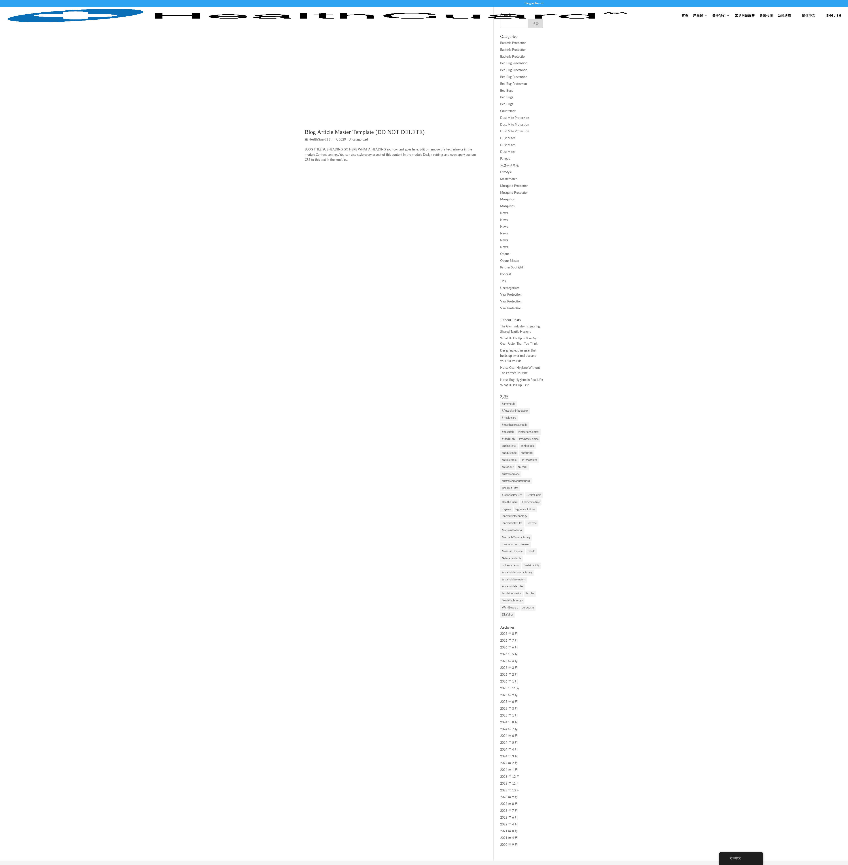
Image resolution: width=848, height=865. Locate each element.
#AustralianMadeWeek (515, 410)
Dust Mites (507, 138)
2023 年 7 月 (509, 810)
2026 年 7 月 (509, 640)
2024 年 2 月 (509, 763)
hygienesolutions (525, 509)
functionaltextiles (512, 495)
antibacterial (509, 446)
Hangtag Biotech (533, 3)
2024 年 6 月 (509, 736)
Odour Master (509, 260)
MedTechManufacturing (516, 537)
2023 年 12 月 (510, 776)
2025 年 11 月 (510, 688)
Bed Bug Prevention (513, 63)
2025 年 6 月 (509, 701)
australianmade (511, 474)
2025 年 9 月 (509, 695)
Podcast (505, 274)
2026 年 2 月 (509, 674)
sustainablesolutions (514, 579)
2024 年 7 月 (509, 729)
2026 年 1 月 (509, 681)
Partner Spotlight (511, 267)
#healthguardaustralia (514, 425)
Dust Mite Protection (514, 118)
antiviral (522, 467)
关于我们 (719, 15)
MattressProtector (512, 530)
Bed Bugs (506, 90)
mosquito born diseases (515, 544)
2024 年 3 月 (509, 756)
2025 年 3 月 (509, 708)
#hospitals (508, 432)
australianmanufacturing (516, 481)
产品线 (698, 15)
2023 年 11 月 (510, 783)
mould (531, 551)
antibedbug (527, 446)
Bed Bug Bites (510, 488)
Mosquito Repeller (512, 551)
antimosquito (529, 460)
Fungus (505, 158)
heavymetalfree (531, 502)
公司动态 (784, 15)
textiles (530, 593)
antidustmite (509, 453)
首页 (685, 15)
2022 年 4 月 (509, 824)
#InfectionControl (528, 432)
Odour (504, 254)
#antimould (508, 404)
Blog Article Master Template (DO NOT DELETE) (365, 132)
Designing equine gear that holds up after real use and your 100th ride (518, 356)
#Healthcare (509, 417)
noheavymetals (510, 565)
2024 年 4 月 (509, 749)
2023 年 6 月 (509, 817)
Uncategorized (358, 139)
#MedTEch (508, 439)
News (504, 213)
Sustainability (531, 565)
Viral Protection (511, 294)
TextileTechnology (512, 600)
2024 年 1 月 (509, 770)
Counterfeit (508, 111)
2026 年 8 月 (509, 633)
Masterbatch (508, 179)
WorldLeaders (510, 607)
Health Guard (510, 502)
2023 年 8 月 (509, 804)
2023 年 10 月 (510, 790)
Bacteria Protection (513, 43)
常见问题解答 (745, 15)
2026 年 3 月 (509, 667)
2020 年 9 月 (509, 844)
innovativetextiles (512, 523)
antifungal (527, 453)
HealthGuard (317, 139)
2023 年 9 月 (509, 797)
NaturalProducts (511, 558)
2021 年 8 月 (509, 831)
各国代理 (766, 15)
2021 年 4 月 (509, 838)
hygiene (506, 509)
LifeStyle (506, 172)
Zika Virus (507, 614)
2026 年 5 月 (509, 654)
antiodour (507, 467)
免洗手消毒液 (509, 165)
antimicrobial (509, 460)
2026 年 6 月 (509, 647)
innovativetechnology (514, 516)
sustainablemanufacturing (517, 572)
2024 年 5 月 (509, 742)
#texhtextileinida (529, 439)
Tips (503, 281)
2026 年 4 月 (509, 661)
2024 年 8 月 (509, 722)
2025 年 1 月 (509, 715)
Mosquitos (507, 199)
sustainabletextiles (512, 586)
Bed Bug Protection (513, 84)
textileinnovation (512, 593)
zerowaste (528, 607)
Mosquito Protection (514, 186)
